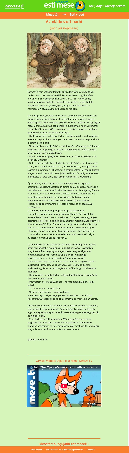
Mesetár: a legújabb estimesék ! (64, 444)
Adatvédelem (36, 450)
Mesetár (52, 15)
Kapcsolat (91, 450)
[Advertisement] (15, 52)
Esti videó (77, 15)
